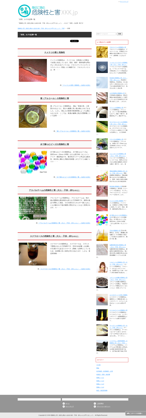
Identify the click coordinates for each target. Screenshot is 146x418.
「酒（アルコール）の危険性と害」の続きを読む (72, 131)
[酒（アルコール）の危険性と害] (33, 126)
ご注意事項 (100, 403)
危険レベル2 (100, 381)
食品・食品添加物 (101, 390)
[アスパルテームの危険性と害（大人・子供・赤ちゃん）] (33, 218)
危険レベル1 (100, 377)
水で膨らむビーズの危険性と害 (54, 144)
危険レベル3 (100, 384)
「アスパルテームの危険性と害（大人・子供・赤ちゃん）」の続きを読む (64, 223)
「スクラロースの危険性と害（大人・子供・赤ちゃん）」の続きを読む (64, 269)
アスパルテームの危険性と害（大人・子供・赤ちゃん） (54, 190)
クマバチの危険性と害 (116, 139)
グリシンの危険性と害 (116, 107)
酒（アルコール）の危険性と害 (54, 98)
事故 (97, 368)
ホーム (67, 403)
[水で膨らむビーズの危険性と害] (33, 172)
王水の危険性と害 (115, 230)
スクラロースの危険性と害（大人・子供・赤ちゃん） (54, 236)
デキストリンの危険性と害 (118, 47)
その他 (98, 365)
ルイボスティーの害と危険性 (118, 295)
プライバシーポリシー (103, 406)
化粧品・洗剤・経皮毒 (103, 374)
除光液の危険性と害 (116, 186)
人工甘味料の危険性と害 (117, 93)
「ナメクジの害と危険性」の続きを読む (76, 85)
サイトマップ (69, 406)
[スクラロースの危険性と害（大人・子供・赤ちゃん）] (33, 264)
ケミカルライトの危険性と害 (118, 310)
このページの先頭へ (136, 413)
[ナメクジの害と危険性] (33, 80)
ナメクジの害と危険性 (54, 52)
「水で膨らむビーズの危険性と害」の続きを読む (72, 177)
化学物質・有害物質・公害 (104, 371)
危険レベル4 (100, 387)
